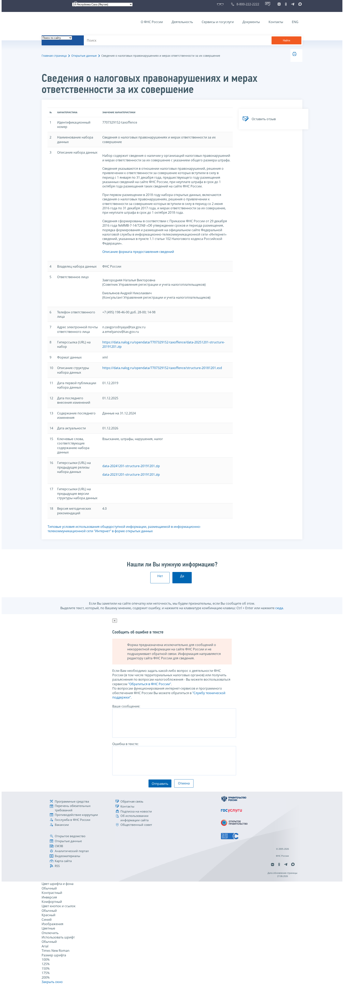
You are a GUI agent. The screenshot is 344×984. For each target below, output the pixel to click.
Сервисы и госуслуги (218, 22)
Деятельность (182, 22)
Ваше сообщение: (126, 706)
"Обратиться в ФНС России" (149, 684)
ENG (295, 22)
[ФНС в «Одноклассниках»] (286, 4)
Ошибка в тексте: (125, 744)
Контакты (276, 22)
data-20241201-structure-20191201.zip (131, 466)
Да (182, 576)
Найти (286, 40)
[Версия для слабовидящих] (221, 4)
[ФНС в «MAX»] (299, 4)
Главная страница (54, 55)
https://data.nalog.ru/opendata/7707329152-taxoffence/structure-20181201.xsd (162, 368)
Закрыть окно (52, 982)
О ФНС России (152, 22)
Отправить (160, 783)
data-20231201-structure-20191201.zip (131, 474)
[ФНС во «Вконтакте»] (279, 4)
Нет (160, 576)
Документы (251, 22)
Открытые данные (84, 55)
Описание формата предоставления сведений (138, 251)
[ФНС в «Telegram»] (293, 4)
